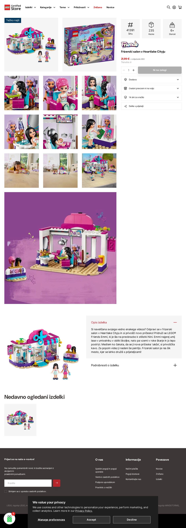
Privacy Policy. (83, 510)
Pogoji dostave (132, 474)
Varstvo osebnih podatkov (107, 477)
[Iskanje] (168, 7)
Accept (91, 519)
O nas (99, 459)
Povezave (162, 459)
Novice (110, 7)
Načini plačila (132, 468)
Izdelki (159, 479)
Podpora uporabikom (105, 482)
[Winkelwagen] (180, 7)
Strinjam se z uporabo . (27, 491)
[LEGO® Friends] (151, 45)
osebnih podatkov (37, 491)
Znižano (159, 474)
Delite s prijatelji (136, 106)
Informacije (133, 459)
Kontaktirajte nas (133, 479)
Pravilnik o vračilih (103, 487)
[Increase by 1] (133, 70)
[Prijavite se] (174, 7)
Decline (132, 519)
